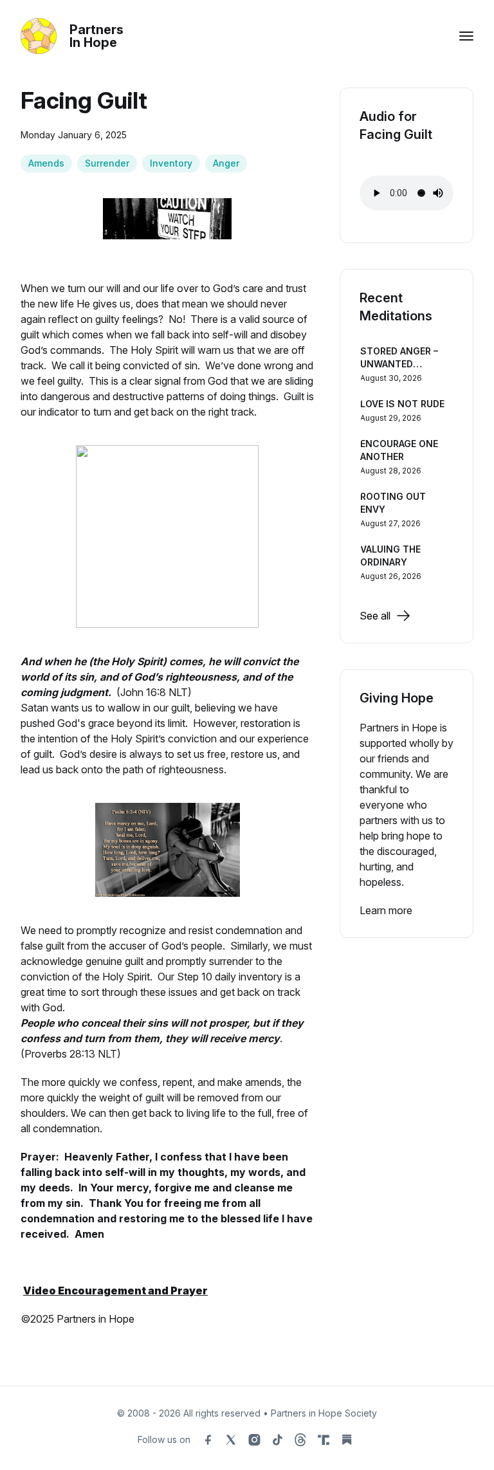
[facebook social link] (207, 1439)
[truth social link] (323, 1439)
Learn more (386, 910)
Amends (46, 163)
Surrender (107, 163)
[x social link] (231, 1439)
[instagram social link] (254, 1439)
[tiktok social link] (277, 1439)
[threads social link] (300, 1439)
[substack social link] (346, 1439)
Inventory (171, 163)
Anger (226, 163)
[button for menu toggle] (466, 36)
